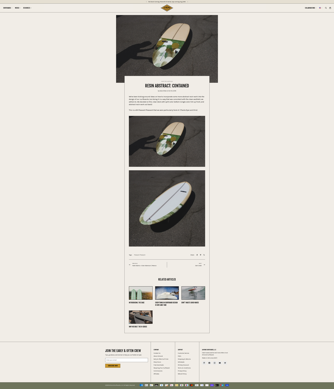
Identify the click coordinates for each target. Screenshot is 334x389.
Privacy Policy (182, 371)
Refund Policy (182, 374)
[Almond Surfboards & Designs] (167, 8)
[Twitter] (204, 255)
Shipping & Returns (184, 359)
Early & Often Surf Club (161, 359)
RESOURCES (26, 8)
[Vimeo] (225, 363)
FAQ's (179, 356)
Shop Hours (157, 362)
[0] (330, 8)
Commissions (158, 371)
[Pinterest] (201, 255)
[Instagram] (214, 363)
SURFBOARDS (7, 8)
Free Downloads (159, 365)
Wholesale (181, 362)
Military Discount (183, 365)
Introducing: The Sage (136, 303)
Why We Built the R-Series (138, 327)
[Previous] (146, 1)
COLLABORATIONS (310, 8)
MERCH (17, 8)
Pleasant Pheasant (139, 255)
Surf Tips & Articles (167, 81)
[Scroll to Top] (331, 380)
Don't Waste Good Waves (190, 303)
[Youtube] (220, 363)
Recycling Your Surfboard (162, 368)
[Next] (188, 1)
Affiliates (156, 374)
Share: (192, 255)
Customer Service (183, 353)
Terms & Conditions (184, 368)
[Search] (326, 8)
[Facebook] (197, 255)
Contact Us (157, 353)
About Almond (158, 356)
